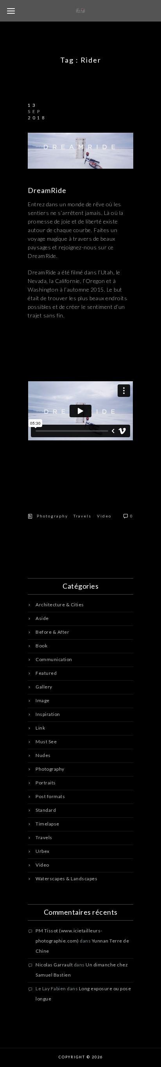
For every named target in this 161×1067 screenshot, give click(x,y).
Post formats (50, 796)
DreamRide (47, 190)
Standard (46, 810)
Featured (46, 673)
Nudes (43, 755)
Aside (42, 618)
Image (43, 700)
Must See (46, 741)
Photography (52, 516)
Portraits (46, 783)
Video (104, 516)
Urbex (43, 851)
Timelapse (47, 824)
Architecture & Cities (60, 604)
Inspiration (48, 714)
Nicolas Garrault (54, 965)
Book (41, 646)
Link (40, 728)
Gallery (44, 687)
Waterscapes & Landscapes (66, 878)
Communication (54, 659)
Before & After (52, 632)
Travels (82, 516)
